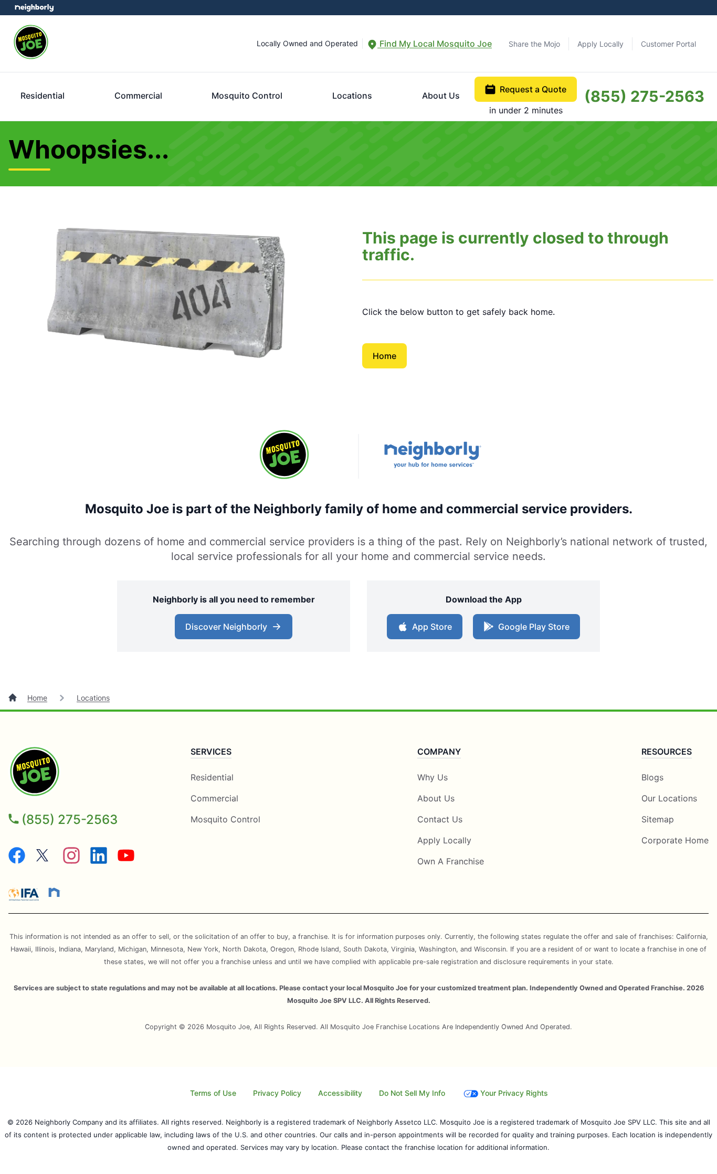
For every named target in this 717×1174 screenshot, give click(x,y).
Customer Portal (668, 43)
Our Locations (669, 798)
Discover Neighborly (226, 626)
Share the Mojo (534, 43)
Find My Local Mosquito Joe (434, 43)
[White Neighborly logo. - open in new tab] (34, 7)
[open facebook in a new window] (16, 860)
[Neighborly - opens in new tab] (432, 456)
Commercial (138, 95)
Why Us (432, 777)
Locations (352, 95)
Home (384, 356)
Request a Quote (533, 89)
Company (439, 751)
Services (211, 751)
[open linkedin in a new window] (98, 860)
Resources (666, 751)
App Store (432, 626)
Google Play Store (534, 626)
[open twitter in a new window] (44, 860)
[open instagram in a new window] (71, 860)
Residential (42, 95)
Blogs (652, 777)
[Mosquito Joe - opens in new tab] (284, 456)
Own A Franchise (450, 861)
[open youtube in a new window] (126, 860)
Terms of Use (213, 1092)
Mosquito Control (247, 95)
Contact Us (439, 819)
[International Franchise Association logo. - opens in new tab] (25, 894)
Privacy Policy (277, 1092)
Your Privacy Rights (514, 1092)
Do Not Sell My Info (412, 1092)
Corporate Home (675, 840)
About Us (441, 95)
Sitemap (657, 819)
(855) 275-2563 (644, 96)
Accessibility (340, 1092)
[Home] (13, 697)
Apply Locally (600, 43)
